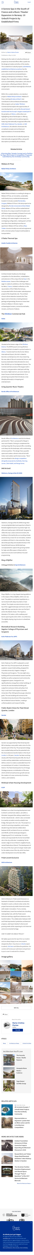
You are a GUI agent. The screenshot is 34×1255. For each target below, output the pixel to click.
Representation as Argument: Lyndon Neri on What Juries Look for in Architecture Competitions (22, 1123)
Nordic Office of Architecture (10, 392)
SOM (2, 124)
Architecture (15, 438)
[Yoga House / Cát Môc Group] (9, 1085)
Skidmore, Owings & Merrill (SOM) (11, 473)
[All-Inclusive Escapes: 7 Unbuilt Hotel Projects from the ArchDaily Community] (7, 1109)
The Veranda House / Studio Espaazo (21, 1057)
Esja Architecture (20, 565)
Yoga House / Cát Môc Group (21, 1082)
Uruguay (4, 203)
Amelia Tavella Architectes (9, 243)
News (4, 1043)
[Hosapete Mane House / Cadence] (9, 1072)
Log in (29, 2)
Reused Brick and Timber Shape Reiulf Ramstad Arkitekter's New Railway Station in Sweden (23, 1157)
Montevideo (21, 201)
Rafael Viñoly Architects (8, 169)
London (3, 755)
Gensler (19, 124)
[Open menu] (2, 2)
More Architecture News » (24, 1183)
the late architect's (16, 99)
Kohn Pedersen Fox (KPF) (9, 637)
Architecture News (14, 1043)
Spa (25, 279)
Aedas (17, 104)
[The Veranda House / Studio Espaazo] (9, 1060)
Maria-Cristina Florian (18, 1024)
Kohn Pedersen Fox (11, 124)
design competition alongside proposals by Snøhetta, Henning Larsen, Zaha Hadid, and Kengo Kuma (14, 460)
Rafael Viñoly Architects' (14, 97)
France (10, 286)
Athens (14, 114)
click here (10, 946)
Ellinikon (22, 104)
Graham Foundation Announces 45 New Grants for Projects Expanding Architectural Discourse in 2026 (22, 1145)
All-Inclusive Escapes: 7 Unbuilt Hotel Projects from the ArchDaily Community (22, 1110)
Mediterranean (6, 281)
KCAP (3, 788)
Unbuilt (23, 944)
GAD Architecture (6, 862)
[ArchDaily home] (16, 2)
